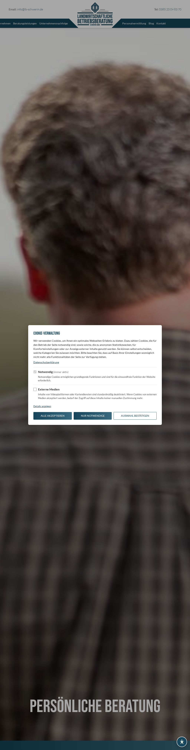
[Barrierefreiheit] (182, 742)
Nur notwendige (93, 415)
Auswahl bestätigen (135, 415)
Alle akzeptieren (53, 415)
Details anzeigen (42, 406)
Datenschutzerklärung (46, 362)
